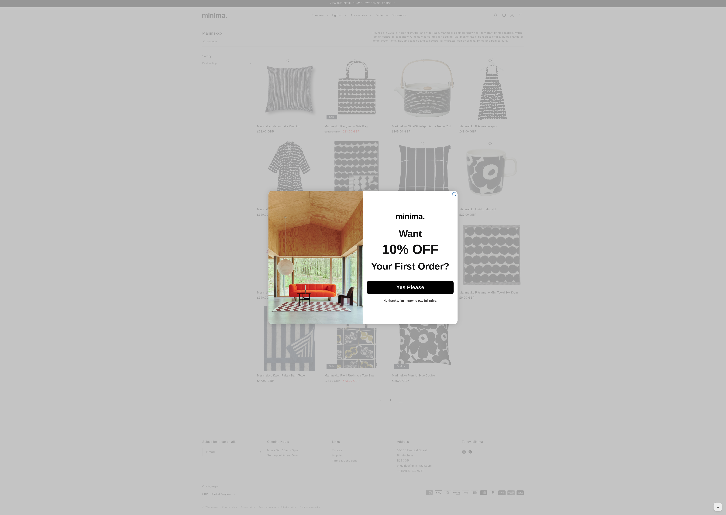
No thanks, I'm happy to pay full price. (410, 300)
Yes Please (410, 287)
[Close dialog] (454, 194)
